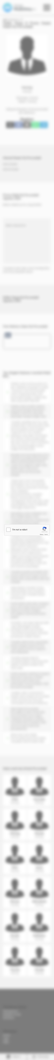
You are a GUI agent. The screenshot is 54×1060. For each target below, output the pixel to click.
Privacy (41, 534)
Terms (46, 534)
